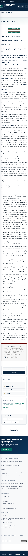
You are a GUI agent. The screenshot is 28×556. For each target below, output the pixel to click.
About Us (8, 383)
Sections (4, 554)
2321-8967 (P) (15, 15)
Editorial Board (9, 386)
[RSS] (10, 541)
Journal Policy (9, 389)
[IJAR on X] (21, 1)
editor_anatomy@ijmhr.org (8, 1)
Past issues (5, 501)
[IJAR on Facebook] (23, 1)
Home (2, 12)
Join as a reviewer (7, 505)
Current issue (6, 496)
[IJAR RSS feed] (26, 1)
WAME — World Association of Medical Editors (11, 475)
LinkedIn (12, 418)
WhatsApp (7, 422)
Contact (8, 393)
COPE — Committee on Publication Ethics (10, 465)
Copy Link (16, 422)
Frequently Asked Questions (9, 508)
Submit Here (7, 449)
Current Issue (17, 554)
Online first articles (7, 498)
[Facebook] (2, 541)
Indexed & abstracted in (8, 503)
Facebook (20, 418)
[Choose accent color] (19, 6)
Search (14, 372)
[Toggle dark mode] (22, 6)
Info (24, 554)
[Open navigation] (26, 6)
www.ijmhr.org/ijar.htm (8, 527)
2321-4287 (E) (7, 15)
